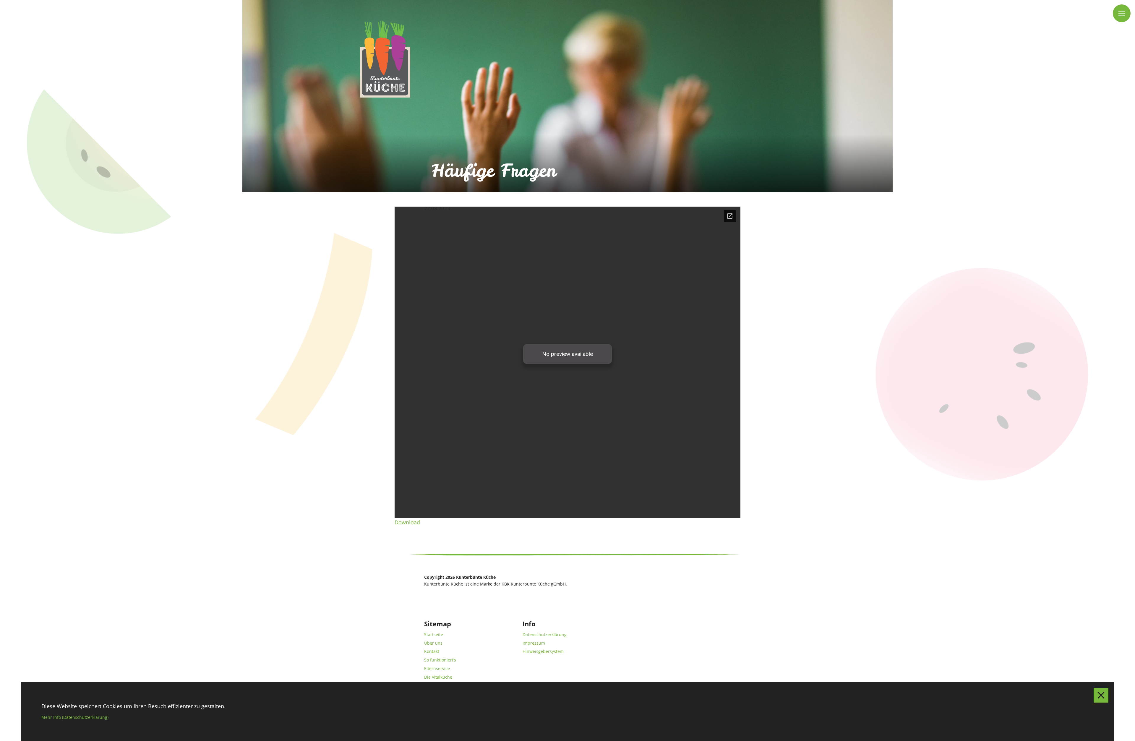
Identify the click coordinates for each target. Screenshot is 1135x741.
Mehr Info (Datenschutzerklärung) (74, 717)
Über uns (433, 643)
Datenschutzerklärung (545, 634)
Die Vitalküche (438, 677)
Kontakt (431, 651)
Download (407, 522)
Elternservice (437, 668)
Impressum (534, 643)
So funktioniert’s (440, 660)
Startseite (433, 634)
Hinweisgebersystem (543, 651)
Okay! (1101, 695)
